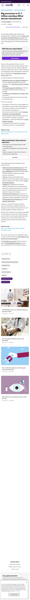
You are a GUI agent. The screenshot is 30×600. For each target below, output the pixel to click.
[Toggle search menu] (24, 5)
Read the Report (15, 58)
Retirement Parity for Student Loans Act (13, 167)
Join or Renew (19, 5)
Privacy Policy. (17, 591)
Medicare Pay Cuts (6, 258)
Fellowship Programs (15, 564)
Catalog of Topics (5, 282)
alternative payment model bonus (13, 88)
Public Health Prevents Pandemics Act (13, 199)
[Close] (26, 582)
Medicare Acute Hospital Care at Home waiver (16, 93)
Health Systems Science (15, 567)
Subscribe (24, 27)
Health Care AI (15, 569)
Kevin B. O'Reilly (6, 21)
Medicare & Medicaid (19, 10)
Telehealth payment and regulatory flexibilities (14, 80)
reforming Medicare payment (13, 243)
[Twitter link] (20, 22)
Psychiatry (4, 275)
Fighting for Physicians (13, 27)
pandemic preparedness (8, 201)
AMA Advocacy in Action (10, 241)
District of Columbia (6, 272)
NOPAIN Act (6, 184)
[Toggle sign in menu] (28, 5)
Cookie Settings (14, 594)
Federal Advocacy (5, 265)
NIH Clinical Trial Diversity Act (11, 194)
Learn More (15, 157)
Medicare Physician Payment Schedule (10, 262)
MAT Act (5, 177)
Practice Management (7, 10)
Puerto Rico (4, 268)
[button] (15, 1)
